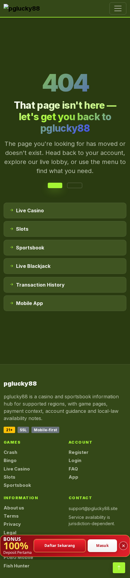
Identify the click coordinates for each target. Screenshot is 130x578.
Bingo (10, 460)
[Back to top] (119, 567)
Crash (10, 452)
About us (14, 508)
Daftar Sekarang (59, 545)
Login (75, 460)
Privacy (12, 524)
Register (79, 452)
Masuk (102, 545)
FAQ (73, 469)
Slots (9, 477)
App (73, 477)
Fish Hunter (17, 566)
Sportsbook (17, 485)
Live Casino (17, 469)
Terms (11, 516)
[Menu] (117, 8)
